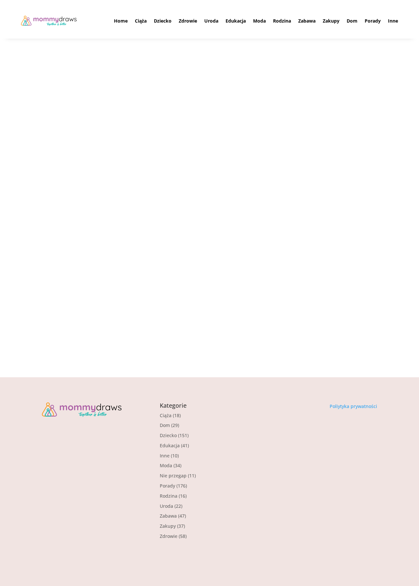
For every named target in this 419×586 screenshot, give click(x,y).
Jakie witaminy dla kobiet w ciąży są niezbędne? (134, 301)
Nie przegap (97, 313)
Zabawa (307, 21)
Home (121, 21)
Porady (373, 21)
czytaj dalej (63, 338)
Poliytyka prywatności (353, 406)
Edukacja (236, 21)
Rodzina (282, 21)
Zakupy (331, 21)
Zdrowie (188, 21)
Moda (259, 21)
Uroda (211, 21)
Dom (352, 21)
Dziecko (163, 21)
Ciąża (141, 21)
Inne (393, 21)
